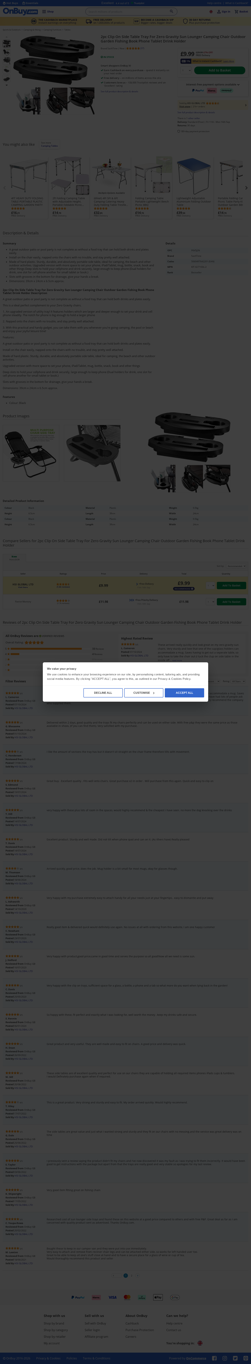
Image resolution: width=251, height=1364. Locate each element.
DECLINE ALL (103, 692)
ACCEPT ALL (184, 692)
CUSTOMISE (141, 692)
